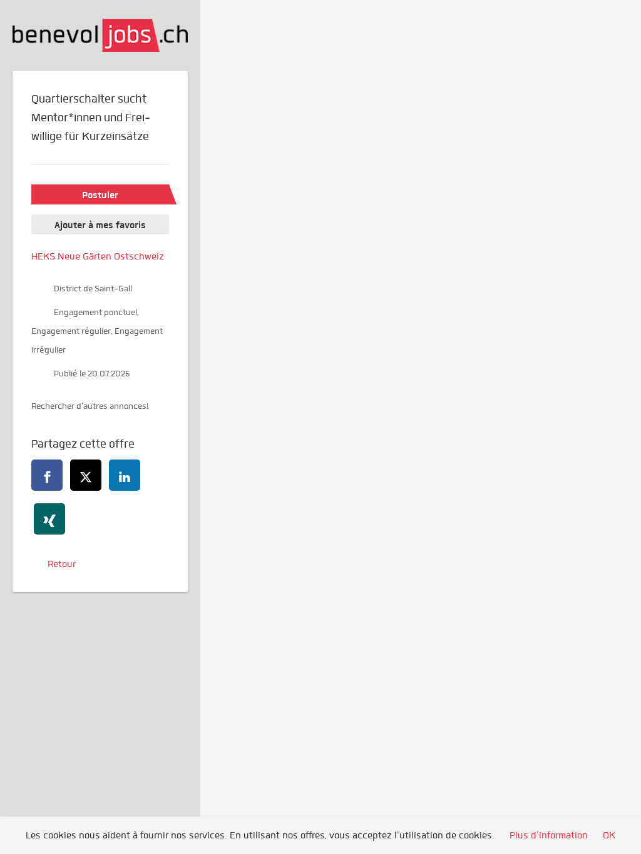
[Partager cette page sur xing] (49, 519)
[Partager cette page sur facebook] (47, 475)
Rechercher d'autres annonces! (89, 406)
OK (609, 835)
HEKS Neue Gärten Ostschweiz (97, 256)
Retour (62, 564)
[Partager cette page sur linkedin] (124, 475)
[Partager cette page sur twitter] (85, 475)
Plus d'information (549, 835)
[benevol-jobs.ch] (100, 35)
